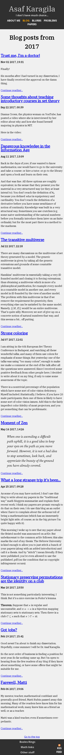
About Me (13, 20)
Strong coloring (14, 333)
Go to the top (32, 736)
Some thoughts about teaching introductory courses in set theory (30, 99)
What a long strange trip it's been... (31, 480)
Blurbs (36, 20)
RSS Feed (59, 750)
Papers (32, 24)
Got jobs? (9, 630)
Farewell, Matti (14, 682)
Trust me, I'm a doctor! (20, 55)
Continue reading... (12, 90)
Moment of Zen (14, 423)
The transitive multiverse (22, 240)
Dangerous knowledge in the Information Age (25, 148)
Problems (50, 20)
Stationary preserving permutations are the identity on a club (32, 579)
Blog (26, 20)
